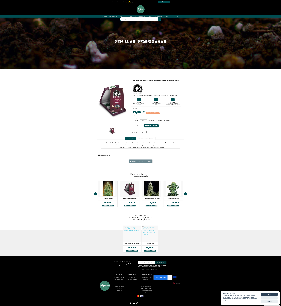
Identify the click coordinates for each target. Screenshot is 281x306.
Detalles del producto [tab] (146, 138)
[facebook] (130, 303)
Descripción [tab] (131, 138)
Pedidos (119, 284)
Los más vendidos (132, 279)
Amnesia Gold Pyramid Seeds (152, 198)
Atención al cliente (164, 1)
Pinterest (146, 132)
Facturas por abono (119, 286)
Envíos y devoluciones (146, 277)
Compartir (138, 132)
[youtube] (134, 303)
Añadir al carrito (151, 125)
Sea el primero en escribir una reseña (141, 161)
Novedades (132, 277)
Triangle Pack (150, 243)
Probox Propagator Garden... (132, 243)
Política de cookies (146, 288)
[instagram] (137, 303)
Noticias (146, 292)
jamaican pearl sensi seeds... (130, 198)
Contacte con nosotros (146, 290)
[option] (108, 194)
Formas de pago (146, 284)
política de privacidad (151, 269)
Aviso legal (146, 279)
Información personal (118, 277)
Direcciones (119, 288)
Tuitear (142, 132)
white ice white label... (174, 198)
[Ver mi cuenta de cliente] (175, 16)
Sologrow (146, 281)
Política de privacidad (145, 286)
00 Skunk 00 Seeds (108, 198)
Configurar (269, 301)
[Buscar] (159, 19)
